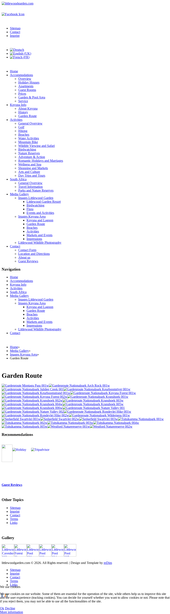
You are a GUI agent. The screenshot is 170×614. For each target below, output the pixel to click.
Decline (10, 608)
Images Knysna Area (32, 216)
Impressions (34, 239)
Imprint (14, 35)
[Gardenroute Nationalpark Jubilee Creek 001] (33, 389)
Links (13, 522)
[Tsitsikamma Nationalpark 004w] (116, 423)
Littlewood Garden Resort (44, 201)
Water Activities (28, 138)
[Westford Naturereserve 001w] (68, 426)
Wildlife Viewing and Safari (36, 146)
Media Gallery (19, 194)
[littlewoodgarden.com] (17, 3)
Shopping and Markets (33, 168)
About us (24, 257)
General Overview (30, 123)
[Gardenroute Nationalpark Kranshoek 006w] (32, 408)
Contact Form (27, 250)
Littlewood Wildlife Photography (39, 242)
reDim (108, 563)
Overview (24, 78)
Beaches (23, 134)
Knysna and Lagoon (40, 220)
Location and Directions (34, 253)
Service (23, 101)
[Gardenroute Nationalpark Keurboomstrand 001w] (36, 393)
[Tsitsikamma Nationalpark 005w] (24, 426)
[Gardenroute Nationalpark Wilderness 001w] (99, 415)
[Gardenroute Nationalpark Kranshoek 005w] (93, 404)
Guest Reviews (28, 261)
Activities (16, 119)
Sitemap (15, 28)
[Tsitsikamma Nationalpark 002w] (24, 423)
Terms (14, 519)
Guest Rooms (27, 90)
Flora (30, 209)
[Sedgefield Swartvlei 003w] (98, 419)
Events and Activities (40, 213)
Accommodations (21, 75)
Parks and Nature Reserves (35, 190)
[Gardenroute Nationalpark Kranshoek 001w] (97, 396)
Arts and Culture (29, 172)
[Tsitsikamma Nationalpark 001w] (141, 419)
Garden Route (27, 116)
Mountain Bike (28, 142)
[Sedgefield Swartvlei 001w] (21, 419)
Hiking (22, 131)
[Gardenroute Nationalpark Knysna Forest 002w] (34, 396)
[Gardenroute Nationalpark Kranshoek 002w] (32, 400)
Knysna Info (18, 105)
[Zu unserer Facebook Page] (13, 14)
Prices (22, 93)
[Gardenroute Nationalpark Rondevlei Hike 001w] (97, 411)
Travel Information (30, 186)
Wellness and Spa (29, 164)
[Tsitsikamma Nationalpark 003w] (70, 423)
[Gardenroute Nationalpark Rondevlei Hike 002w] (35, 415)
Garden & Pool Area (31, 97)
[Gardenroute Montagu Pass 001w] (25, 385)
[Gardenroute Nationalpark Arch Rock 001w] (79, 385)
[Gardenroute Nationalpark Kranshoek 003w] (93, 400)
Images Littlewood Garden (35, 198)
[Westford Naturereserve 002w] (111, 426)
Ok (2, 608)
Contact (15, 32)
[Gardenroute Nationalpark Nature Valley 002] (33, 411)
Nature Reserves (29, 153)
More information (11, 612)
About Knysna (28, 108)
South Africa (18, 179)
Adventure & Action (31, 157)
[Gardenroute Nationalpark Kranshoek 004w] (32, 404)
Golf (21, 127)
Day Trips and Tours (31, 175)
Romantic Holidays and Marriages (40, 160)
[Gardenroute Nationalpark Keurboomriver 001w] (97, 389)
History (23, 112)
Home (14, 71)
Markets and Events (39, 235)
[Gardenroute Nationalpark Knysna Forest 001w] (103, 393)
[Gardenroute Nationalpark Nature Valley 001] (94, 408)
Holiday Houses (28, 82)
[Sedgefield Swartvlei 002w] (59, 419)
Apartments (25, 86)
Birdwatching (27, 149)
